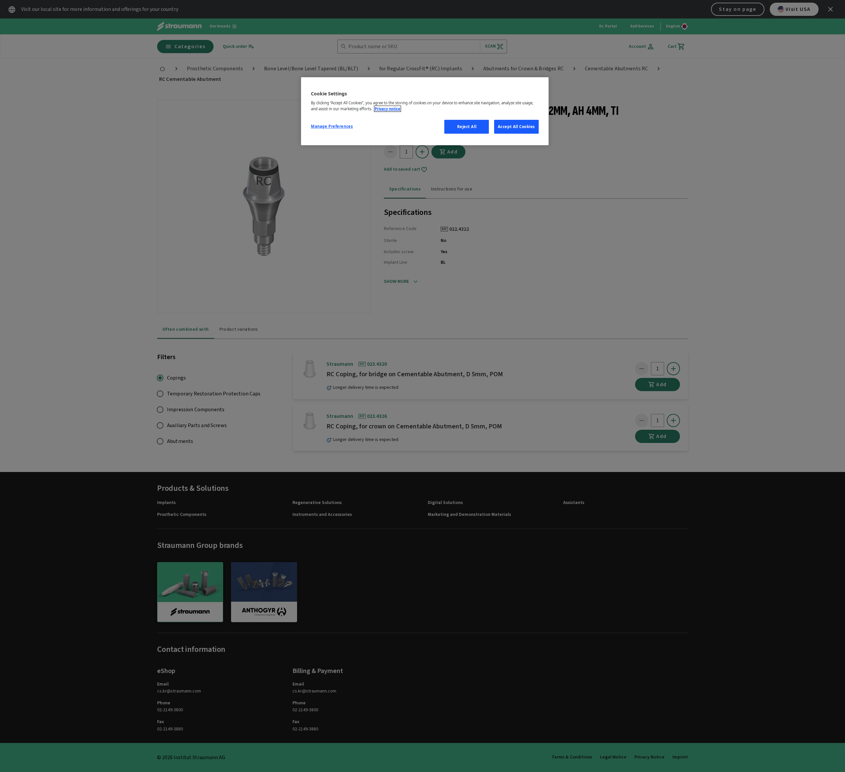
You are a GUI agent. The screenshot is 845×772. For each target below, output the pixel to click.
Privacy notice (387, 108)
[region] (425, 111)
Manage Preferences (332, 126)
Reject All (467, 126)
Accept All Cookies (516, 126)
